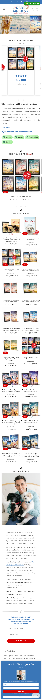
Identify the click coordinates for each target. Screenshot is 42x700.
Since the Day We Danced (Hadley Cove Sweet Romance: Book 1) (31, 269)
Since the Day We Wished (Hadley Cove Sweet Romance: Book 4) (11, 329)
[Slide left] (16, 206)
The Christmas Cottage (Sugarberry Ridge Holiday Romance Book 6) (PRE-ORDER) (31, 455)
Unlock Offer (21, 691)
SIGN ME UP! (21, 641)
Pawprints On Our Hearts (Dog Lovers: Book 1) (30, 238)
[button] (4, 9)
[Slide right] (25, 206)
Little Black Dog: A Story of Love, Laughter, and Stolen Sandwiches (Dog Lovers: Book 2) (11, 239)
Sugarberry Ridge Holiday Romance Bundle (31, 358)
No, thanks (21, 696)
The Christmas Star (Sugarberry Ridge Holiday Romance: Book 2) (31, 390)
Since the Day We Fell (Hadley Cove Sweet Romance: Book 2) (11, 300)
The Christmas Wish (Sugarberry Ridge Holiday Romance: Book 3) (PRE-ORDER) (11, 422)
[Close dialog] (40, 662)
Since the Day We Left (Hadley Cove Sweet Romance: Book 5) (30, 329)
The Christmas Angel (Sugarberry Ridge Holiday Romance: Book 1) (11, 390)
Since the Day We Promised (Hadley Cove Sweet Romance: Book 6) (11, 358)
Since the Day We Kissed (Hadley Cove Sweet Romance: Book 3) (31, 300)
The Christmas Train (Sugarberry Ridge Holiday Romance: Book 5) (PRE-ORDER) (11, 455)
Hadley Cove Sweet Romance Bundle (20, 196)
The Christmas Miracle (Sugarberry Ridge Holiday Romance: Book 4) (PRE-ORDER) (30, 422)
